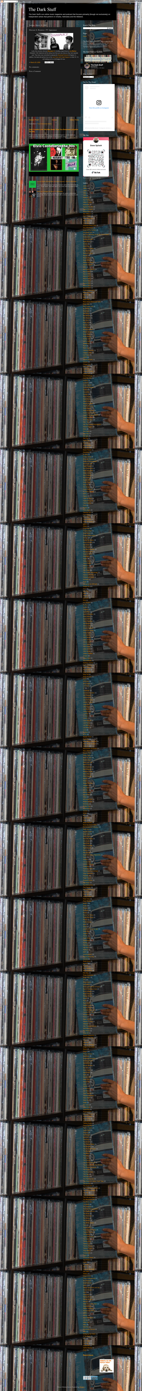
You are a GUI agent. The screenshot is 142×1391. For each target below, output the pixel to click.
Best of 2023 (87, 285)
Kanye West (86, 658)
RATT (85, 952)
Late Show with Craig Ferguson (61, 57)
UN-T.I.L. (86, 1267)
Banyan (85, 255)
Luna (84, 730)
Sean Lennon (87, 1019)
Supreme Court (87, 1114)
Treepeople (86, 1253)
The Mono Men (87, 1202)
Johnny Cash (87, 642)
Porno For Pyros (88, 915)
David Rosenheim (88, 410)
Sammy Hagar (87, 1007)
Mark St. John (87, 757)
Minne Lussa (87, 792)
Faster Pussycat (88, 500)
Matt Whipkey (87, 769)
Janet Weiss (87, 616)
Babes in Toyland (88, 248)
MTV (84, 815)
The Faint (86, 1176)
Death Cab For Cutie (89, 413)
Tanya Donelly (87, 1125)
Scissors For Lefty (88, 1012)
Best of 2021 (87, 283)
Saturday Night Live (89, 1010)
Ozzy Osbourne (88, 873)
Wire (84, 1331)
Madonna (86, 739)
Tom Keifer (86, 1239)
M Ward (85, 732)
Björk (84, 297)
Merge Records (88, 783)
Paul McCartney (88, 885)
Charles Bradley (88, 359)
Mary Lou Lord (87, 762)
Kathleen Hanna (88, 662)
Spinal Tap (86, 1081)
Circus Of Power (88, 371)
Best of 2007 (87, 271)
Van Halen (86, 1271)
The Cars (86, 1158)
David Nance (87, 408)
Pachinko (86, 875)
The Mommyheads (89, 1199)
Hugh (84, 581)
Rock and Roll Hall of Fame (91, 986)
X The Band (86, 1336)
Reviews (85, 966)
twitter (85, 1262)
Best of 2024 (87, 288)
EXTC (85, 494)
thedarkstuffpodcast (92, 128)
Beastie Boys (87, 258)
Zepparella (86, 1345)
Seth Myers (86, 1028)
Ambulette (86, 223)
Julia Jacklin (86, 651)
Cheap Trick (86, 364)
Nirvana (85, 850)
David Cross (87, 401)
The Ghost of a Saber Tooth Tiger (93, 1181)
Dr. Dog (85, 454)
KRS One (86, 681)
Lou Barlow (86, 725)
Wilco (84, 1324)
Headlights (86, 556)
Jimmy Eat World (88, 630)
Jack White (86, 612)
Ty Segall (86, 1264)
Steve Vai (86, 1100)
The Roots (86, 1213)
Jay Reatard (87, 623)
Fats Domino (87, 503)
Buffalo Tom (86, 339)
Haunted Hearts (88, 551)
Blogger (82, 1387)
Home (54, 120)
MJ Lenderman (87, 799)
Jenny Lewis (87, 625)
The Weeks (86, 1220)
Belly (84, 267)
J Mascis (85, 609)
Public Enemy (87, 922)
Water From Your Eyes (90, 1304)
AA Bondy (86, 197)
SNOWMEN (86, 1063)
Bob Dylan (86, 311)
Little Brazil (86, 706)
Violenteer (86, 1294)
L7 (84, 688)
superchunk (86, 1107)
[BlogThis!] (47, 62)
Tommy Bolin (87, 1241)
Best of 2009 (87, 274)
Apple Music (87, 241)
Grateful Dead (87, 531)
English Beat (87, 480)
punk (84, 924)
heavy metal (87, 561)
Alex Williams (87, 214)
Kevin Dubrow (87, 667)
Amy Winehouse (88, 227)
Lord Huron (86, 723)
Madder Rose (87, 737)
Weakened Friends (89, 1310)
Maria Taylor (87, 755)
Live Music (86, 709)
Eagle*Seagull (87, 466)
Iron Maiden (86, 602)
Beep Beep (86, 260)
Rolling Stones (87, 996)
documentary (87, 445)
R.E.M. (85, 936)
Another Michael (88, 239)
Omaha (85, 859)
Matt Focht (86, 764)
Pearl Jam (86, 894)
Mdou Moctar (87, 774)
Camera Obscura (88, 350)
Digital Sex (86, 440)
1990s (85, 190)
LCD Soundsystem (88, 693)
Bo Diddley (86, 308)
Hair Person (86, 547)
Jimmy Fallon (87, 632)
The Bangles (87, 1146)
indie (84, 593)
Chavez (85, 362)
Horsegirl (86, 579)
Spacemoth (86, 1072)
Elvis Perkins (87, 477)
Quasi (85, 926)
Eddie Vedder (87, 473)
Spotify (85, 1086)
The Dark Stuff (42, 9)
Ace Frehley (86, 200)
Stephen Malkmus (88, 1095)
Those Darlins (87, 1227)
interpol (85, 595)
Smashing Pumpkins (89, 1058)
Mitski (85, 797)
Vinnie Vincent (87, 1290)
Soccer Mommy (88, 1065)
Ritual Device (87, 982)
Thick (84, 1225)
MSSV (85, 813)
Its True (85, 605)
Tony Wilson (87, 1250)
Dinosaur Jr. (51, 51)
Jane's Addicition (88, 614)
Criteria (85, 389)
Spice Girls (86, 1079)
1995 (84, 195)
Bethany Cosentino (89, 290)
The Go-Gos (87, 1183)
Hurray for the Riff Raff (90, 584)
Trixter (85, 1255)
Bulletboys (86, 343)
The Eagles (86, 1169)
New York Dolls (87, 845)
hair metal (86, 544)
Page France (87, 878)
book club (86, 322)
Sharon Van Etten (88, 1037)
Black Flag (86, 299)
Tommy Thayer (87, 1248)
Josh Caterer (87, 644)
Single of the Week (89, 1047)
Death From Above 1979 (90, 415)
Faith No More (87, 498)
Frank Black (86, 517)
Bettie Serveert (87, 292)
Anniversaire (87, 237)
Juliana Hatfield (87, 653)
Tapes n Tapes (87, 1128)
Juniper (85, 656)
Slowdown (86, 1056)
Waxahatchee (87, 1306)
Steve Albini (86, 1098)
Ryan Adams (87, 1003)
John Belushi (87, 637)
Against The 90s (88, 207)
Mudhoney (86, 818)
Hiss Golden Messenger (90, 572)
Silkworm (86, 1042)
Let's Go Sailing (88, 700)
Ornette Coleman (88, 864)
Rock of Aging (87, 991)
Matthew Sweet (87, 771)
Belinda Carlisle (88, 264)
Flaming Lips (87, 512)
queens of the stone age (90, 929)
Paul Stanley (87, 887)
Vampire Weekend (88, 1269)
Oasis (85, 857)
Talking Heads (87, 1123)
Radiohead (86, 940)
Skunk (85, 1049)
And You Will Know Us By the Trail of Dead (96, 234)
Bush (84, 345)
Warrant (85, 1301)
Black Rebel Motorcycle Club (92, 302)
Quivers (85, 933)
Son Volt (85, 1067)
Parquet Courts (87, 880)
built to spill (86, 341)
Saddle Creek (87, 1005)
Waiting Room (87, 1297)
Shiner (85, 1040)
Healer (85, 558)
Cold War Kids (87, 378)
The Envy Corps (88, 1172)
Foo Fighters (87, 514)
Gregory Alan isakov (89, 535)
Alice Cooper (87, 216)
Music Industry (87, 822)
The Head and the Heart (90, 1188)
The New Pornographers (90, 1209)
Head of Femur (87, 554)
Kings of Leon (87, 676)
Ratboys (85, 949)
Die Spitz (85, 436)
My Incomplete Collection (90, 827)
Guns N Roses (87, 542)
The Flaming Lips (88, 1179)
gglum (85, 524)
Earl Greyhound (88, 468)
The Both (86, 1155)
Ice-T (84, 588)
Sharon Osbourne (88, 1035)
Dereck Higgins (87, 426)
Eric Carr (85, 484)
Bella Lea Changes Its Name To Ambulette (50, 191)
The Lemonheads (88, 1195)
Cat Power (86, 355)
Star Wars (86, 1091)
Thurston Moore (88, 1232)
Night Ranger (87, 848)
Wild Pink (86, 1327)
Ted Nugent (86, 1135)
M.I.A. (85, 734)
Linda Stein (86, 704)
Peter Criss (86, 899)
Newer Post (34, 120)
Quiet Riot (86, 931)
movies (85, 811)
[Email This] (45, 62)
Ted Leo (85, 1132)
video (84, 1285)
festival (85, 507)
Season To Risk (88, 1021)
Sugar (85, 1102)
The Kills (85, 1192)
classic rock (86, 373)
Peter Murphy (87, 901)
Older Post (74, 120)
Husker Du (86, 586)
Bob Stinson (86, 318)
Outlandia (86, 866)
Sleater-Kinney (87, 1054)
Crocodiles (86, 392)
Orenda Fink (87, 862)
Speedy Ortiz (87, 1077)
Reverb (85, 963)
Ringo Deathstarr (88, 975)
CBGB (85, 357)
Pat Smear (86, 882)
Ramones (86, 945)
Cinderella (86, 369)
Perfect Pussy (87, 896)
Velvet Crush (87, 1276)
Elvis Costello (87, 475)
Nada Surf (86, 829)
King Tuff (85, 674)
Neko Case (86, 834)
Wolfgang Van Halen (89, 1334)
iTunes (85, 607)
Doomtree (86, 452)
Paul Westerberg (88, 889)
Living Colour (87, 711)
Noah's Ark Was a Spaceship (92, 855)
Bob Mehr (86, 313)
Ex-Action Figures (88, 491)
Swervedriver (87, 1121)
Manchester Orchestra (90, 748)
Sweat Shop (86, 1118)
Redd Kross (86, 961)
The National (87, 1206)
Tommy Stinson (88, 1246)
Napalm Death (87, 831)
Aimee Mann (87, 211)
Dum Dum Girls (87, 463)
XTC (84, 1338)
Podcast (85, 910)
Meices (85, 778)
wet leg (85, 1320)
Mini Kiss (85, 790)
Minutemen (86, 794)
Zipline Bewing (87, 1347)
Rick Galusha (87, 968)
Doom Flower (87, 450)
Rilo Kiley (86, 973)
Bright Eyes (86, 327)
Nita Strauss (87, 852)
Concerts (86, 382)
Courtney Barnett (88, 387)
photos (85, 903)
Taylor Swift (86, 1130)
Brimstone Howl (88, 329)
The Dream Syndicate (89, 1167)
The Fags (86, 1174)
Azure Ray (86, 246)
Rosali (85, 998)
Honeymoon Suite (88, 577)
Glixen (85, 526)
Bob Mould (86, 315)
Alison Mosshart (88, 218)
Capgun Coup (87, 352)
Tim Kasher (86, 1234)
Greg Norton (87, 533)
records (85, 959)
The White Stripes (88, 1223)
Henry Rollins (87, 563)
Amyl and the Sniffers (89, 230)
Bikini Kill (85, 295)
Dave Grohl (86, 396)
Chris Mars (86, 366)
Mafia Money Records (90, 741)
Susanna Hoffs (87, 1116)
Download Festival (63, 55)
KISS (84, 679)
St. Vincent (86, 1088)
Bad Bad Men (87, 251)
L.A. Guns (86, 686)
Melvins (85, 781)
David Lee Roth (88, 403)
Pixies (85, 905)
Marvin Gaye (87, 760)
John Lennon (87, 639)
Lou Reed (86, 727)
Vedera (85, 1273)
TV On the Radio (88, 1257)
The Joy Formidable (89, 1190)
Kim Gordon (86, 669)
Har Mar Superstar (88, 549)
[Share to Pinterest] (53, 62)
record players (87, 954)
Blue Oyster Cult (88, 306)
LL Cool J (86, 716)
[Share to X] (49, 62)
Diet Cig (85, 438)
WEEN (85, 1313)
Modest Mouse (87, 801)
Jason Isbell (86, 619)
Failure (85, 496)
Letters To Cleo (87, 702)
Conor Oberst (87, 385)
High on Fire (87, 568)
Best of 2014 (87, 281)
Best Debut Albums (89, 269)
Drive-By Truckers (88, 459)
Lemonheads (87, 697)
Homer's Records (88, 575)
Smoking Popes (88, 1061)
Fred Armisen (87, 519)
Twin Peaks (86, 1260)
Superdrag (86, 1109)
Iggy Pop (85, 591)
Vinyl (84, 1292)
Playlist (85, 908)
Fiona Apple (86, 510)
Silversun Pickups (88, 1044)
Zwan (84, 1350)
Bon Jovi (85, 320)
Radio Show (86, 938)
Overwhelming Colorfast (90, 871)
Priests (85, 919)
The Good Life (87, 1186)
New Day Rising (88, 838)
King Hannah (87, 672)
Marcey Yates (87, 753)
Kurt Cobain (86, 683)
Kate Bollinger (87, 660)
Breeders (86, 325)
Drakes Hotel (87, 456)
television (86, 1137)
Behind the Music (88, 262)
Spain (85, 1074)
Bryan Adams (87, 336)
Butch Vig (86, 348)
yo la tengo (86, 1341)
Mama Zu (86, 746)
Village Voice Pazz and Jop (91, 1287)
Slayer (85, 1051)
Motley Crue (87, 806)
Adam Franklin (87, 202)
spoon (85, 1084)
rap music (86, 947)
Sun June (86, 1105)
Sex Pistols (86, 1030)
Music (85, 820)
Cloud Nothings (87, 376)
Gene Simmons (88, 521)
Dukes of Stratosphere (90, 461)
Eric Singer (86, 487)
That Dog (86, 1139)
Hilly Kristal (86, 570)
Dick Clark (86, 431)
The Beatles (86, 1151)
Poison (85, 912)
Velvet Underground (89, 1278)
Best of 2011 (87, 278)
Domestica (86, 447)
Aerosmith (86, 204)
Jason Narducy (87, 621)
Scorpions (86, 1014)
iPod (84, 600)
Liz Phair (85, 713)
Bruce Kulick (87, 334)
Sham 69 (86, 1033)
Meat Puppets (87, 776)
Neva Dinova (87, 836)
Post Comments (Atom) (44, 124)
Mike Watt (86, 788)
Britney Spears (87, 332)
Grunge (85, 537)
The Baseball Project (89, 1148)
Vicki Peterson (87, 1283)
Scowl (85, 1017)
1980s (85, 188)
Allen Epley (86, 220)
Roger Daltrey (87, 993)
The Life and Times (89, 1197)
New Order (86, 843)
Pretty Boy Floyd (88, 917)
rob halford (86, 984)
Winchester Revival (89, 1329)
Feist (84, 505)
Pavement (86, 892)
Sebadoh (86, 1023)
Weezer (85, 1315)
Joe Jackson (87, 635)
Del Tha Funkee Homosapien (92, 424)
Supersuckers (87, 1111)
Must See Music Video (90, 825)
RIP (84, 980)
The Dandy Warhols (89, 1162)
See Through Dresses (90, 1026)
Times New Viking (88, 1236)
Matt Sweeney (87, 767)
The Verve (86, 1218)
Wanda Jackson (88, 1299)
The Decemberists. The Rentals (92, 1165)
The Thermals (87, 1216)
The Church (86, 1160)
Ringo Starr (86, 977)
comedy (85, 380)
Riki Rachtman (87, 970)
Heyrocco (86, 565)
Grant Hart (86, 528)
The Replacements (89, 1211)
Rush (84, 1000)
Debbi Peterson (88, 417)
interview (85, 598)
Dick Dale (86, 433)
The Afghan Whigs (88, 1144)
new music (86, 841)
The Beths (86, 1153)
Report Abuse (88, 1355)
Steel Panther (87, 1093)
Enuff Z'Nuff (86, 482)
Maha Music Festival (89, 744)
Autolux (85, 244)
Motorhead (86, 808)
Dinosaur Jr (86, 443)
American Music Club (89, 225)
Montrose (86, 804)
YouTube (85, 1343)
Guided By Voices (88, 540)
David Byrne (87, 399)
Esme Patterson (88, 489)
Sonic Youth (86, 1070)
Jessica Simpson (88, 628)
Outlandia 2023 (87, 868)
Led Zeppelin (87, 695)
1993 (84, 193)
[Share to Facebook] (51, 62)
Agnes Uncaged (88, 209)
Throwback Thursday (89, 1230)
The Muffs (86, 1204)
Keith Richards (87, 665)
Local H (85, 718)
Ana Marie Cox (87, 232)
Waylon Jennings (88, 1308)
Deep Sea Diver (88, 419)
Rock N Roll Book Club (90, 989)
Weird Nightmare (88, 1317)
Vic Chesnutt (87, 1280)
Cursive (85, 394)
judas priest (86, 649)
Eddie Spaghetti (88, 470)
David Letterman (88, 406)
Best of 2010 (87, 276)
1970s (85, 186)
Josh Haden (86, 646)
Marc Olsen (86, 750)
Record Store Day (88, 956)
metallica (85, 785)
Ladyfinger (86, 690)
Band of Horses (88, 253)
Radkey (85, 942)
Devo (84, 429)
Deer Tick (86, 422)
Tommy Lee (86, 1243)
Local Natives (87, 720)
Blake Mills (86, 304)
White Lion (86, 1322)
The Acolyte (86, 1142)
